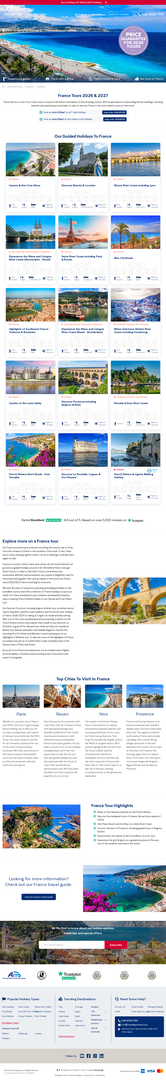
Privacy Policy (89, 1075)
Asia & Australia (95, 1029)
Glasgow (6, 1038)
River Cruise (23, 1006)
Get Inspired (81, 14)
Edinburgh (23, 1033)
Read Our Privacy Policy (83, 955)
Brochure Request (156, 1011)
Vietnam (79, 1020)
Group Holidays (25, 1016)
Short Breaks (40, 1016)
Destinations (13, 14)
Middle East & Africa (96, 1021)
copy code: (114, 112)
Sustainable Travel (61, 1075)
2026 (24, 192)
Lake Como (80, 1025)
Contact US (120, 1006)
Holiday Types (37, 14)
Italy (61, 1006)
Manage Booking (155, 1006)
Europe (94, 1006)
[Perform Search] (134, 14)
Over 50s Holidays (43, 1011)
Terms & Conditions (76, 1075)
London (38, 1033)
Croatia (62, 1020)
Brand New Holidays (44, 1006)
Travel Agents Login (140, 1011)
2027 (34, 192)
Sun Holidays (8, 1016)
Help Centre (97, 14)
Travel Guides (137, 1006)
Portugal (79, 1006)
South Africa (64, 1025)
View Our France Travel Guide (39, 897)
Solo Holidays (8, 1006)
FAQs (117, 1011)
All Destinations (66, 1036)
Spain (77, 1016)
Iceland (62, 1011)
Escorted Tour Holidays (28, 1011)
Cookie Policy (100, 1075)
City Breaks (7, 1011)
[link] (21, 735)
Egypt (78, 1011)
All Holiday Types (10, 1022)
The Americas (95, 1013)
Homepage (98, 1069)
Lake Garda (64, 1016)
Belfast (5, 1033)
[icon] (106, 2)
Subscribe (116, 945)
